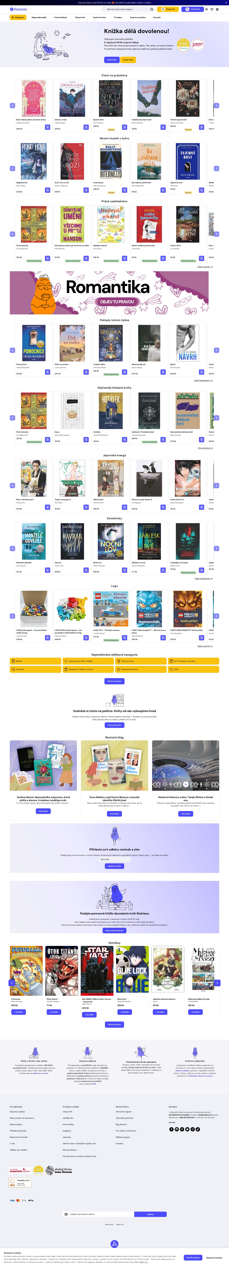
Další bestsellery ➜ (203, 380)
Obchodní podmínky (124, 1118)
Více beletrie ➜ (205, 448)
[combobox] (127, 9)
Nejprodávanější (39, 17)
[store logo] (18, 9)
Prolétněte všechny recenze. (200, 1076)
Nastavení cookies (214, 1258)
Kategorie (19, 17)
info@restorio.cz (205, 1115)
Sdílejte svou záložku (18, 1150)
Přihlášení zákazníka (18, 1131)
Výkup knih (80, 17)
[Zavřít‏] (226, 2)
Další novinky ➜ (205, 266)
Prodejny (118, 17)
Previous (11, 983)
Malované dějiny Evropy (199, 999)
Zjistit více (144, 1262)
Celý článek (43, 811)
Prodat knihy (128, 60)
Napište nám (120, 1224)
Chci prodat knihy (114, 725)
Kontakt (157, 17)
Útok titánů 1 (52, 999)
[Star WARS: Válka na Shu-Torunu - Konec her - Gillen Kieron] (97, 971)
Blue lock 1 (122, 999)
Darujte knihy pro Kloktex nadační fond (79, 1156)
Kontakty (119, 1143)
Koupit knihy (112, 60)
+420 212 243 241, (186, 1117)
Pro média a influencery (126, 1131)
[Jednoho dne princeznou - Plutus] (167, 971)
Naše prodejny (16, 1124)
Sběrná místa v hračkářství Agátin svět (79, 1143)
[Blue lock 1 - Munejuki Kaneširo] (132, 971)
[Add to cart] (47, 127)
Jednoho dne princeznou (164, 999)
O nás (12, 1143)
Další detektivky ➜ (204, 578)
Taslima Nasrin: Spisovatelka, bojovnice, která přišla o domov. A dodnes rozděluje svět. (43, 799)
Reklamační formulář (18, 1137)
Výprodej (67, 1137)
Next (217, 983)
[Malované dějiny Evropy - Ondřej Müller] (203, 971)
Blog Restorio (121, 1124)
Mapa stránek (109, 1224)
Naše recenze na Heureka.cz (22, 1118)
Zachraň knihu (99, 17)
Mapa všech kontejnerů (114, 930)
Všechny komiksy (114, 1024)
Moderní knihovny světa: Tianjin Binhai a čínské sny (185, 799)
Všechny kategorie (114, 681)
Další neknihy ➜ (205, 646)
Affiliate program (123, 1137)
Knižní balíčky (68, 1124)
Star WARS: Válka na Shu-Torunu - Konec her (96, 1000)
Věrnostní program (124, 1111)
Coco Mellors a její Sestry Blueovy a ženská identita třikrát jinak (114, 799)
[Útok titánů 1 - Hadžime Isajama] (61, 971)
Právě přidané (60, 17)
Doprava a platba (138, 17)
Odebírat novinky (114, 866)
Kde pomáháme (70, 1150)
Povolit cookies (193, 1258)
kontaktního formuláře (179, 1115)
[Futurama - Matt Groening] (26, 971)
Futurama (15, 999)
